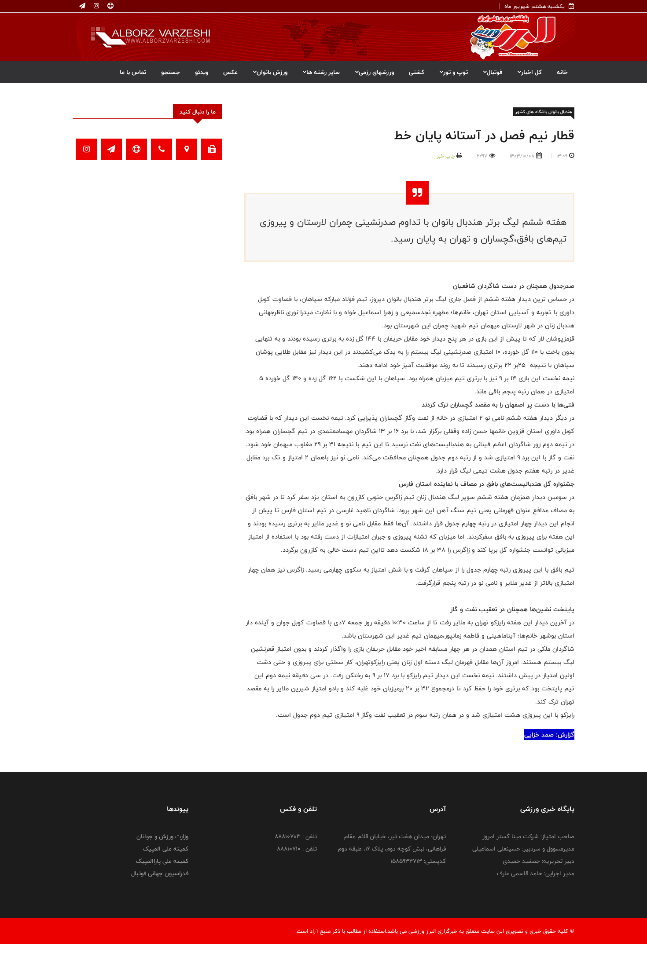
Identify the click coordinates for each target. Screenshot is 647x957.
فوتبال (494, 72)
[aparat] (110, 6)
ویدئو (201, 72)
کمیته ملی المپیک (165, 848)
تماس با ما (133, 72)
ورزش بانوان (272, 72)
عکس (230, 72)
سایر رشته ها (323, 72)
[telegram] (82, 6)
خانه (562, 72)
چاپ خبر (446, 155)
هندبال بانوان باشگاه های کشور (543, 111)
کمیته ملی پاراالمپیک (162, 861)
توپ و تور (455, 72)
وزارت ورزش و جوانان (162, 836)
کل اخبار (531, 72)
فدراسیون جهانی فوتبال (159, 873)
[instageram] (95, 6)
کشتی (416, 72)
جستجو (170, 72)
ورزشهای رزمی (376, 72)
